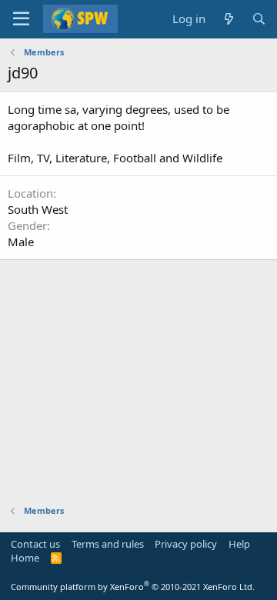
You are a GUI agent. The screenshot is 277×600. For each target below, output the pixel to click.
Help (239, 544)
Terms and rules (108, 544)
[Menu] (21, 19)
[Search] (259, 19)
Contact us (35, 544)
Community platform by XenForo (133, 586)
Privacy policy (186, 544)
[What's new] (228, 19)
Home (25, 558)
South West (38, 209)
